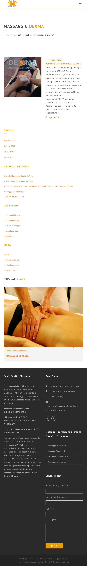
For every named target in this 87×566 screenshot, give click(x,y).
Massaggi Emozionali (56, 451)
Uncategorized (12, 231)
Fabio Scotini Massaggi (17, 350)
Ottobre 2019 (9, 146)
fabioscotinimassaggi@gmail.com (34, 562)
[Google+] (53, 418)
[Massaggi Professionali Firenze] (12, 4)
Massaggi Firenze (54, 60)
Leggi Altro (53, 117)
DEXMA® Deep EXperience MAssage (63, 63)
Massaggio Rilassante (57, 446)
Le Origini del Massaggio (14, 197)
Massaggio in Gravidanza (14, 192)
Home (6, 35)
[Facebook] (48, 418)
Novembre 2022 (10, 140)
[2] (75, 347)
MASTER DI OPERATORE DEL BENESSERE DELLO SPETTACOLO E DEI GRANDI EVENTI (38, 186)
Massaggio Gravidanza (57, 462)
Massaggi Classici (17, 355)
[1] (73, 347)
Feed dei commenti (11, 265)
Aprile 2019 (8, 152)
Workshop (10, 236)
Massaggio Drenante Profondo (60, 456)
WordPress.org (9, 270)
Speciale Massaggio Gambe (19, 429)
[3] (78, 347)
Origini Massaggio (13, 226)
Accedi (6, 255)
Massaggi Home (12, 220)
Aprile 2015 (8, 157)
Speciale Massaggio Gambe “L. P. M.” (18, 176)
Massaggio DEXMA (14, 408)
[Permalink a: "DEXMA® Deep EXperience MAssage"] (22, 77)
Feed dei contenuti (11, 260)
